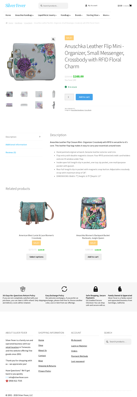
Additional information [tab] (16, 144)
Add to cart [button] (93, 256)
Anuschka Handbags (24, 15)
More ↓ (106, 15)
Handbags (65, 15)
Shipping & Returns (47, 365)
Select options (36, 256)
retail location (12, 347)
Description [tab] (11, 136)
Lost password (77, 361)
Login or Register (79, 345)
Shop (40, 345)
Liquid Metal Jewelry (46, 15)
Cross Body (28, 23)
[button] (53, 39)
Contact (42, 355)
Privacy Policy (44, 371)
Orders (74, 351)
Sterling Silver (93, 15)
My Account (92, 5)
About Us (42, 350)
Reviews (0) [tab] (11, 152)
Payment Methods (79, 356)
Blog (40, 360)
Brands (78, 15)
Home (8, 15)
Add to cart (84, 97)
